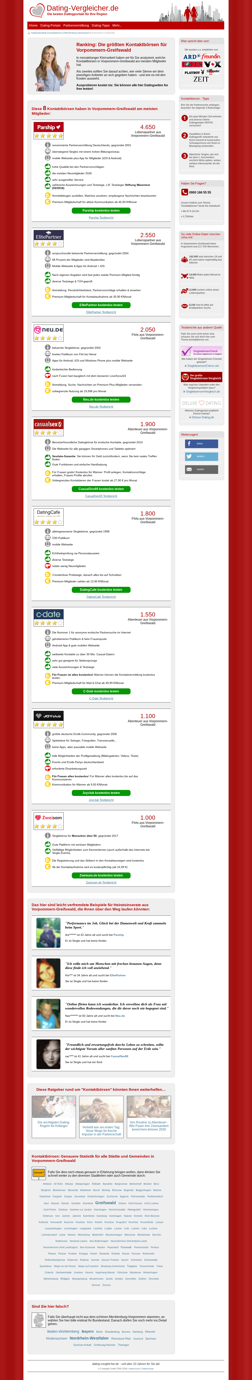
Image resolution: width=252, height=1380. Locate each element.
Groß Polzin (50, 1209)
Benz (156, 1184)
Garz (46, 1203)
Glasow (55, 1203)
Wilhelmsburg (51, 1278)
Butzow (157, 1190)
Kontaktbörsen (55, 33)
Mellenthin (98, 1234)
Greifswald (106, 1203)
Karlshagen (115, 1216)
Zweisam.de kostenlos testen (101, 875)
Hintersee (48, 1216)
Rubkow (84, 1260)
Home (33, 25)
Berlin (100, 1331)
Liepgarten (86, 1228)
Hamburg (138, 1331)
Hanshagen (100, 1209)
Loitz (127, 1228)
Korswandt (56, 1222)
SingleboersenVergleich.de (203, 391)
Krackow (80, 1222)
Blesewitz (73, 1190)
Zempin (119, 1278)
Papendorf (113, 1247)
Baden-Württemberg (63, 1331)
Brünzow (117, 1190)
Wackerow (136, 1272)
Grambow (88, 1203)
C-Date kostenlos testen (101, 691)
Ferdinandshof (155, 1196)
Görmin (65, 1203)
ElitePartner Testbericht (101, 312)
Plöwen (52, 1253)
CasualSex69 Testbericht (101, 496)
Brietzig (106, 1190)
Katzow (128, 1216)
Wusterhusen (96, 1278)
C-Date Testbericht (101, 698)
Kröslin (99, 1222)
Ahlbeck (47, 1184)
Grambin (76, 1203)
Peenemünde (141, 1247)
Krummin (134, 1222)
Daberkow (45, 1196)
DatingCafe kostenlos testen (101, 589)
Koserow (69, 1222)
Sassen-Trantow (110, 1260)
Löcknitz (98, 1228)
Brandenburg (112, 1331)
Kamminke (89, 1216)
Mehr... (117, 25)
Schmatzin (137, 1260)
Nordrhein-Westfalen (90, 1338)
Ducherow (112, 1196)
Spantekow (46, 1266)
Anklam (96, 1183)
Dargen (68, 1196)
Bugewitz (129, 1190)
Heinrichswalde (117, 1209)
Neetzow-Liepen (79, 1241)
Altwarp (69, 1184)
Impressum (134, 1368)
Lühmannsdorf (49, 1234)
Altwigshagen (82, 1184)
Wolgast (65, 1278)
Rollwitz (115, 1253)
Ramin (94, 1253)
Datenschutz (148, 1368)
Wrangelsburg (80, 1278)
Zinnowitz (154, 1278)
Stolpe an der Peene (65, 1266)
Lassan (159, 1222)
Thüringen (123, 1344)
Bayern (88, 1331)
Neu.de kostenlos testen (101, 399)
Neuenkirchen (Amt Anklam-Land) (129, 1241)
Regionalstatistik (39, 33)
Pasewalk (126, 1247)
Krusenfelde (147, 1222)
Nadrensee (62, 1241)
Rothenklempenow (55, 1260)
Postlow (72, 1253)
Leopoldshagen (53, 1228)
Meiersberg (84, 1234)
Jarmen (66, 1216)
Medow (72, 1234)
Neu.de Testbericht (101, 406)
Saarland (138, 1338)
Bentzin (148, 1184)
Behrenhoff (136, 1184)
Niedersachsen (57, 1338)
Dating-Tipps (101, 25)
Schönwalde (151, 1260)
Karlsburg (102, 1216)
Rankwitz (104, 1253)
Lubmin (135, 1228)
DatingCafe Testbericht (101, 596)
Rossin (126, 1253)
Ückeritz (49, 1272)
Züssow (106, 1285)
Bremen (126, 1331)
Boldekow (86, 1190)
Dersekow (80, 1196)
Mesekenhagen (114, 1234)
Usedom (78, 1272)
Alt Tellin (58, 1184)
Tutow (159, 1266)
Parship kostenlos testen (101, 210)
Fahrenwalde (138, 1196)
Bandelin (108, 1184)
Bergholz (46, 1190)
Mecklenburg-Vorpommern (77, 33)
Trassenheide (147, 1266)
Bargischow (121, 1184)
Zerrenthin (131, 1278)
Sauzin (125, 1260)
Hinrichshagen (151, 1209)
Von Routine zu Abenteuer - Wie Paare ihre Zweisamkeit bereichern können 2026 (149, 1126)
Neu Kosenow (88, 1247)
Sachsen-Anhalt (82, 1344)
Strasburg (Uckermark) (113, 1266)
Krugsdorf (121, 1222)
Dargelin (58, 1196)
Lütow (62, 1234)
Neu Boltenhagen (99, 1241)
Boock (96, 1190)
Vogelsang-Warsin (105, 1272)
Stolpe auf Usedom (88, 1266)
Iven (57, 1216)
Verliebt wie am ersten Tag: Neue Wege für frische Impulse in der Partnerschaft (101, 1131)
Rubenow (72, 1260)
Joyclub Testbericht (101, 800)
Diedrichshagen (96, 1196)
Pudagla (84, 1253)
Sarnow (95, 1260)
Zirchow (96, 1285)
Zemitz (109, 1278)
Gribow (123, 1203)
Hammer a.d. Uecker (81, 1209)
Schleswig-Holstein (105, 1344)
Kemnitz (138, 1216)
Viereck (89, 1272)
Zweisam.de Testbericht (101, 882)
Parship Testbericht (101, 217)
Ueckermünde (64, 1272)
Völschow (122, 1272)
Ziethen (142, 1278)
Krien (90, 1222)
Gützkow (63, 1209)
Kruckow (109, 1222)
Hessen (150, 1331)
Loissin (118, 1228)
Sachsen (150, 1338)
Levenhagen (71, 1228)
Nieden (101, 1247)
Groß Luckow (151, 1203)
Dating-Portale (50, 25)
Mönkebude (144, 1234)
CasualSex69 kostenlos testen (101, 489)
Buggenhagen (144, 1190)
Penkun (155, 1247)
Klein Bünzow (152, 1216)
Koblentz (44, 1222)
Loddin (109, 1228)
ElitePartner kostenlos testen (101, 305)
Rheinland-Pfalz (121, 1338)
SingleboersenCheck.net (203, 365)
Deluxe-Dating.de (203, 417)
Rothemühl (148, 1253)
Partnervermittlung (76, 25)
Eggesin (124, 1196)
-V (83, 8)
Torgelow (132, 1266)
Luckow (153, 1228)
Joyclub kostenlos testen (101, 793)
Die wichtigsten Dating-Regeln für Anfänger (54, 1124)
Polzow (62, 1253)
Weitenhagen (150, 1272)
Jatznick (77, 1216)
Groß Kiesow (135, 1203)
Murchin (156, 1234)
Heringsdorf (134, 1209)
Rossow (136, 1253)
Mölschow (130, 1234)
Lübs (144, 1228)
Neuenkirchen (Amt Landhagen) (60, 1247)
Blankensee (59, 1190)
